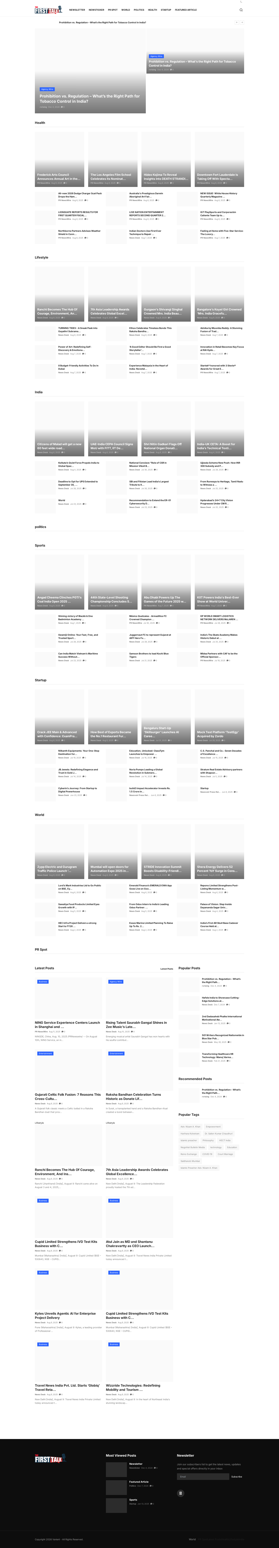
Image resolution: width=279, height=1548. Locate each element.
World (61, 500)
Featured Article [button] (186, 9)
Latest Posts (166, 968)
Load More (102, 1419)
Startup (204, 788)
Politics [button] (139, 9)
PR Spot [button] (113, 9)
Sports (133, 1499)
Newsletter (77, 9)
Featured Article (139, 1481)
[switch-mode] (241, 1)
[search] (241, 10)
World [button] (125, 9)
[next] (242, 22)
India (241, 1539)
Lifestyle (39, 1122)
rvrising (43, 107)
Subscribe (236, 1476)
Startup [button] (166, 9)
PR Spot (202, 1539)
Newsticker (96, 9)
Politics (132, 1486)
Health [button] (152, 9)
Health (225, 1539)
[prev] (237, 22)
